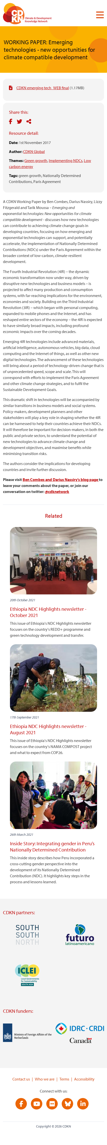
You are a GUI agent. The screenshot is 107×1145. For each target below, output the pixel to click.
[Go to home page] (34, 14)
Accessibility (84, 1079)
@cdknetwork (57, 491)
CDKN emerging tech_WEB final (42, 87)
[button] (98, 15)
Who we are (44, 1079)
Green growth (35, 160)
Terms (64, 1079)
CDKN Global (34, 151)
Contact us (21, 1079)
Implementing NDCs (65, 160)
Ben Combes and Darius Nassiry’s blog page (61, 479)
